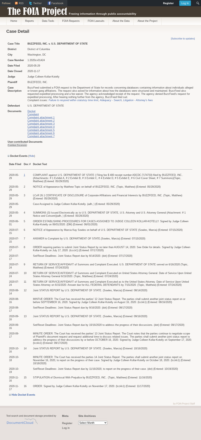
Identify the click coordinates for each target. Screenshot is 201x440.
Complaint (33, 114)
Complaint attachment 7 (41, 136)
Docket (31, 111)
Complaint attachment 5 (41, 130)
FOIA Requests (71, 20)
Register (67, 423)
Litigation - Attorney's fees (138, 100)
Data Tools (48, 20)
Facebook (57, 3)
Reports (29, 20)
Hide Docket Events (23, 394)
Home (13, 20)
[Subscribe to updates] (183, 38)
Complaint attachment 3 (41, 123)
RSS (21, 3)
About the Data (121, 20)
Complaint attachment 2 (41, 120)
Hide (31, 155)
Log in (66, 427)
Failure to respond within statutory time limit (73, 100)
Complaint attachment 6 (41, 133)
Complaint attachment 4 (41, 126)
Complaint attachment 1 (41, 117)
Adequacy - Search (111, 100)
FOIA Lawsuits (96, 20)
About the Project (147, 20)
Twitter (37, 3)
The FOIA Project (36, 10)
